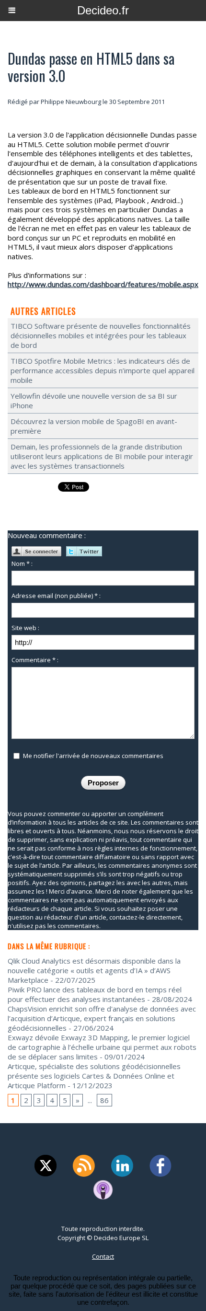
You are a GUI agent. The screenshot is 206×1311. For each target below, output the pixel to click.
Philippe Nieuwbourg (71, 101)
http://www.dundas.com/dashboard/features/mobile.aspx (103, 284)
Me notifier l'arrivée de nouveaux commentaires (93, 755)
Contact (103, 1256)
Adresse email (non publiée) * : (56, 595)
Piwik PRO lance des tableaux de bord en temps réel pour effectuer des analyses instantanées (95, 994)
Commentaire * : (34, 660)
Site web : (25, 627)
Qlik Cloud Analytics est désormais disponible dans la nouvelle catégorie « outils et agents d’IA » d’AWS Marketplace (94, 970)
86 (104, 1100)
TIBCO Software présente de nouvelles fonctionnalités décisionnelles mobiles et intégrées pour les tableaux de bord (101, 335)
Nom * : (22, 563)
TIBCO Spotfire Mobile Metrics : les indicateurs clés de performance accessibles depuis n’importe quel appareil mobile (103, 370)
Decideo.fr (103, 10)
